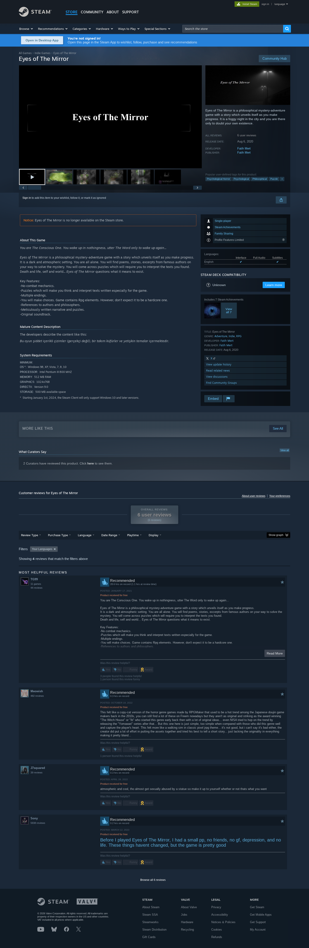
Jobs (184, 914)
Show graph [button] (276, 535)
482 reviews (37, 695)
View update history (218, 364)
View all (284, 450)
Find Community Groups (221, 382)
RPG (239, 336)
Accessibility (219, 914)
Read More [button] (275, 653)
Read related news (218, 370)
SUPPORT (130, 12)
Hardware (187, 922)
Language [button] (84, 535)
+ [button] (282, 179)
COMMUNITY (92, 12)
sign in (265, 4)
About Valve (189, 907)
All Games (25, 53)
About (113, 12)
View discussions (217, 376)
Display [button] (153, 535)
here (90, 463)
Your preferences (279, 496)
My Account (258, 929)
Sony (34, 818)
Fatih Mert (244, 148)
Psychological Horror (218, 179)
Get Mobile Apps (261, 914)
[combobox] (232, 29)
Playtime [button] (133, 535)
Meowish (37, 691)
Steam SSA (150, 914)
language (279, 4)
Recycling (187, 929)
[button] (26, 29)
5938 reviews (38, 823)
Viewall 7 (229, 310)
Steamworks (150, 922)
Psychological (241, 179)
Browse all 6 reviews (153, 880)
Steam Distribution (154, 929)
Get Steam (257, 907)
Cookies (216, 929)
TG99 (34, 579)
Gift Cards (149, 937)
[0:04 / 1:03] (110, 116)
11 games (36, 584)
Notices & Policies (223, 922)
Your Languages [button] (42, 549)
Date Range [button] (109, 535)
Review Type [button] (29, 535)
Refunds (216, 937)
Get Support (258, 922)
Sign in (26, 197)
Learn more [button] (273, 285)
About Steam (150, 907)
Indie (232, 336)
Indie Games (42, 53)
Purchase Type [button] (58, 535)
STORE (72, 12)
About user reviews (253, 496)
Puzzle (274, 179)
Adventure (220, 336)
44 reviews (37, 587)
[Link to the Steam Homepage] (35, 15)
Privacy (216, 907)
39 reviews (37, 772)
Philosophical (259, 179)
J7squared (38, 768)
